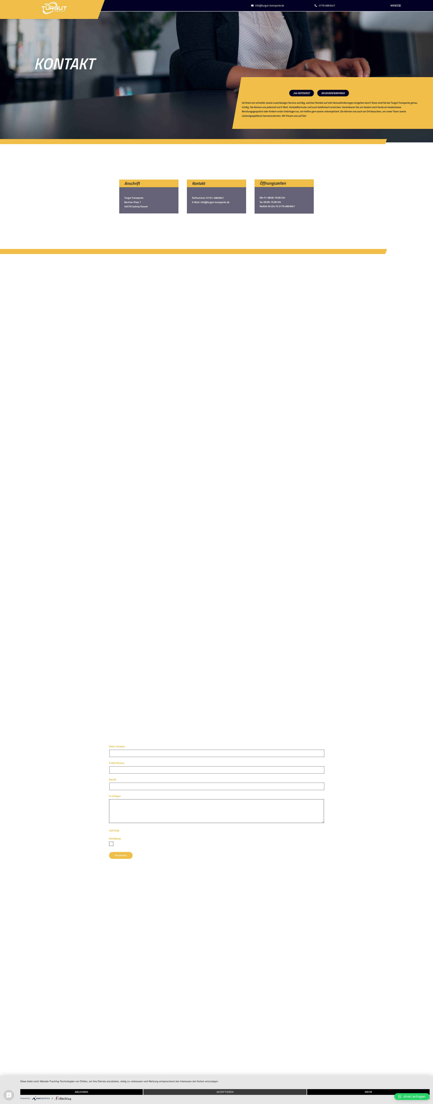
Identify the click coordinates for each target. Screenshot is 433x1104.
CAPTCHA (114, 830)
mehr (368, 1092)
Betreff (120, 779)
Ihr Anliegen (122, 796)
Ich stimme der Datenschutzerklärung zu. (132, 843)
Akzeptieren (225, 1092)
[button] (399, 5)
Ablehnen (81, 1092)
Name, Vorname (124, 746)
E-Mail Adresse (124, 763)
